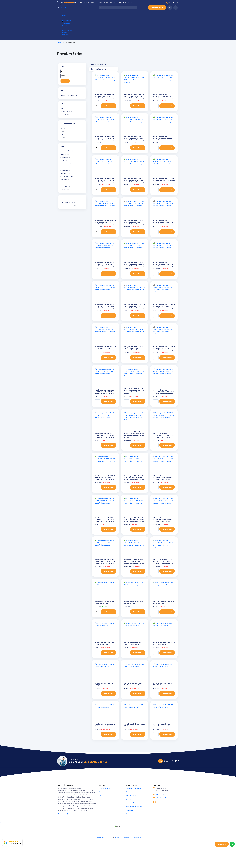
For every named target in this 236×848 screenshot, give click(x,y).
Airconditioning (66, 18)
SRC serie (63, 180)
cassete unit (64, 160)
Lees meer (61, 814)
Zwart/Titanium (65, 111)
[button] (12, 842)
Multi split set (64, 173)
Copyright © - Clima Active (103, 837)
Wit (61, 108)
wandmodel (64, 189)
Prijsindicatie (221, 844)
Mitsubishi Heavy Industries (68, 95)
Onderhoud (129, 810)
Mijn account (130, 803)
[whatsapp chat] (232, 844)
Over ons (65, 34)
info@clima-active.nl (162, 798)
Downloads (65, 32)
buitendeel (63, 157)
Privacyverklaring (136, 837)
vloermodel (64, 186)
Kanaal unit (63, 167)
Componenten (66, 20)
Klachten (128, 799)
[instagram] (156, 802)
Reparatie (129, 814)
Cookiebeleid (126, 837)
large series (64, 170)
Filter (65, 81)
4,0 (61, 134)
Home (64, 15)
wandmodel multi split (67, 206)
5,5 (61, 138)
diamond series (65, 151)
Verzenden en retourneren (134, 806)
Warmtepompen (67, 28)
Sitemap (117, 837)
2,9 (61, 128)
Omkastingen (66, 23)
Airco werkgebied (104, 788)
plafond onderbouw (66, 176)
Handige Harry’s (67, 30)
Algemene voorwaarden (134, 788)
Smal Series (64, 154)
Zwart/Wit (63, 115)
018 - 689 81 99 (173, 3)
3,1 (61, 131)
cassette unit (64, 164)
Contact (64, 37)
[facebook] (153, 802)
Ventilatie (65, 26)
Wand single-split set (66, 202)
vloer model (64, 183)
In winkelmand (108, 106)
